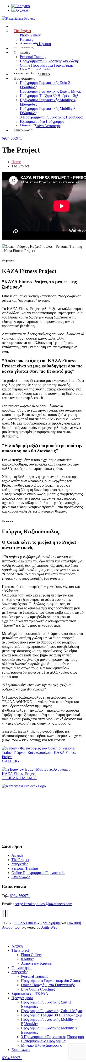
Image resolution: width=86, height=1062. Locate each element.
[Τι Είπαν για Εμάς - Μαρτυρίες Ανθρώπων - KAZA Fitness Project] (43, 774)
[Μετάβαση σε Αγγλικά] (19, 10)
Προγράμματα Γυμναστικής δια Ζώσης (49, 61)
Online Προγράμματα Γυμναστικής (46, 65)
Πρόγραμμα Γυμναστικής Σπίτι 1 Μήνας (50, 91)
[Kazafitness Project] (24, 786)
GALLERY (11, 761)
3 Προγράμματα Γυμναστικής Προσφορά (51, 117)
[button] (5, 938)
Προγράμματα (24, 78)
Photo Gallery (30, 35)
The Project (22, 31)
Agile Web (49, 927)
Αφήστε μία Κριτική (36, 963)
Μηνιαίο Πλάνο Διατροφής (40, 126)
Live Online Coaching (38, 989)
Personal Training (33, 57)
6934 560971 (12, 138)
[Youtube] (5, 913)
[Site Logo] (18, 18)
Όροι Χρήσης (50, 923)
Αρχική (17, 855)
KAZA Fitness (25, 923)
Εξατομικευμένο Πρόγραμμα (42, 121)
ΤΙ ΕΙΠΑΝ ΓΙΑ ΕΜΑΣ (19, 778)
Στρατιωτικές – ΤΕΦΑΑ (29, 993)
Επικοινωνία (23, 130)
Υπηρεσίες (22, 52)
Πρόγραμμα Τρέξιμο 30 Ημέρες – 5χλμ (50, 96)
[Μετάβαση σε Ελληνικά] (20, 6)
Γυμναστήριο (21, 968)
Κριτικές (26, 39)
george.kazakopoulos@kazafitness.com (42, 904)
